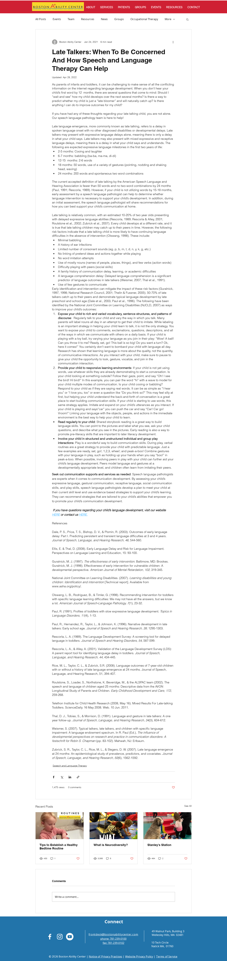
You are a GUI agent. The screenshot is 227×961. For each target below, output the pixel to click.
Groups (119, 19)
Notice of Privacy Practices (105, 956)
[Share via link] (78, 777)
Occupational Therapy (144, 19)
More (168, 19)
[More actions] (173, 42)
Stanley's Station (159, 845)
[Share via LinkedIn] (69, 777)
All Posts (40, 19)
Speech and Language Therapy (70, 765)
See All (188, 805)
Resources (87, 19)
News (104, 19)
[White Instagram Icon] (59, 936)
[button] (187, 19)
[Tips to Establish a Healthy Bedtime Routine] (60, 825)
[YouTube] (69, 936)
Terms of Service (166, 956)
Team (71, 19)
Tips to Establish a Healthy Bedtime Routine (59, 846)
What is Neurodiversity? (111, 845)
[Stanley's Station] (167, 825)
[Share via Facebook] (53, 777)
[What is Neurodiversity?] (114, 825)
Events (57, 19)
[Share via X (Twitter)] (61, 777)
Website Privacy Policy (139, 956)
